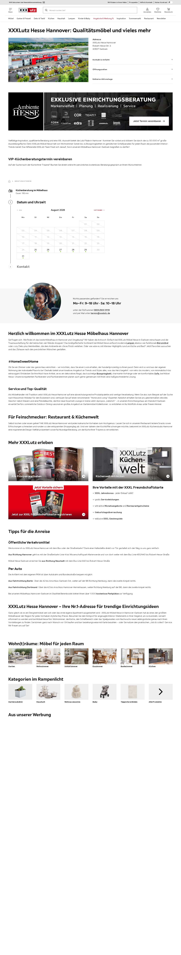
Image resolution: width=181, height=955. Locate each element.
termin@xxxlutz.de (100, 313)
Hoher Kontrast (161, 2)
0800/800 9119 (102, 310)
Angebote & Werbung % (103, 18)
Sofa (156, 373)
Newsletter (161, 18)
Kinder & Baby (84, 18)
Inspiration (121, 18)
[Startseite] (9, 181)
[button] (133, 58)
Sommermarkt (135, 18)
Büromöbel (162, 343)
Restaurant (149, 18)
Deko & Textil (39, 18)
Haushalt (61, 18)
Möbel (11, 18)
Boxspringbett (104, 373)
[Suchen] (46, 10)
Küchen (51, 18)
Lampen (71, 18)
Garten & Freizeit (24, 18)
